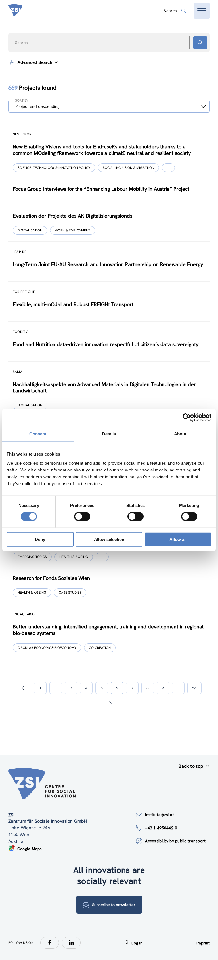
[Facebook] (49, 943)
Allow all (177, 539)
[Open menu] (202, 11)
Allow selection (109, 539)
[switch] (82, 516)
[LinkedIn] (71, 943)
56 (194, 687)
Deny (40, 539)
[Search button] (200, 42)
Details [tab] (109, 433)
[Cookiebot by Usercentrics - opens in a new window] (186, 417)
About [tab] (180, 433)
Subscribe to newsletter (113, 904)
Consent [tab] (37, 433)
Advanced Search (34, 62)
